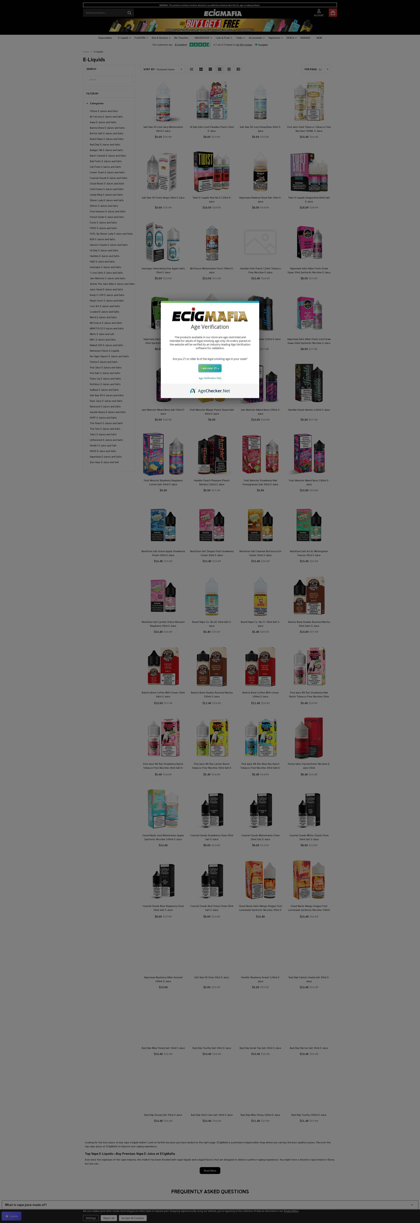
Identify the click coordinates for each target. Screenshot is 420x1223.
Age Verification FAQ (210, 378)
